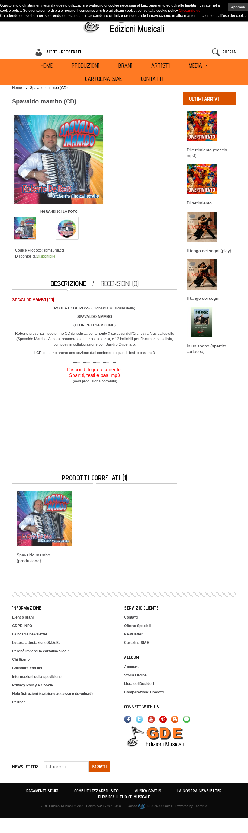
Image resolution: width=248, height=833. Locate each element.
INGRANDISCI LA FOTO (59, 211)
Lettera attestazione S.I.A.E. (36, 643)
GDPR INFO (22, 626)
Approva (238, 7)
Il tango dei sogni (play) (209, 250)
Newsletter (133, 634)
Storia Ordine (135, 675)
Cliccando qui (190, 10)
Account (131, 667)
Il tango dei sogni (203, 298)
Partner (18, 702)
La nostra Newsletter (199, 790)
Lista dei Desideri (139, 684)
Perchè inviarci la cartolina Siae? (40, 651)
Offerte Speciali (137, 626)
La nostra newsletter (29, 634)
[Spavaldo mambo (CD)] (25, 228)
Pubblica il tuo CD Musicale (124, 796)
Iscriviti (99, 766)
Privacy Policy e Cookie (32, 685)
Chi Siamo (21, 659)
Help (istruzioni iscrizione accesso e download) (52, 694)
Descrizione (68, 283)
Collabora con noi (27, 668)
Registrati (71, 51)
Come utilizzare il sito (96, 790)
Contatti (131, 617)
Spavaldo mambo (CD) (49, 88)
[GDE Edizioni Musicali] (162, 736)
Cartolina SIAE (136, 643)
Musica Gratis (148, 790)
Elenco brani (23, 617)
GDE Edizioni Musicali (57, 806)
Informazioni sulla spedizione (37, 677)
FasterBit (200, 806)
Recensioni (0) (120, 283)
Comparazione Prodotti (144, 692)
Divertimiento (199, 203)
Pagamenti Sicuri (42, 790)
